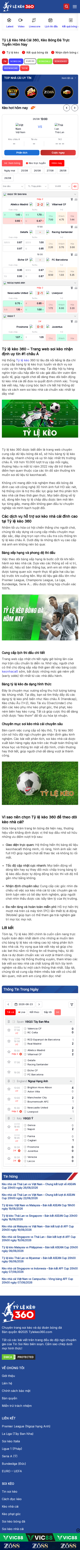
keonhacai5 (10, 671)
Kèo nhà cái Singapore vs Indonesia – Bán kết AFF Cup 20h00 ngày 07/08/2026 (40, 1270)
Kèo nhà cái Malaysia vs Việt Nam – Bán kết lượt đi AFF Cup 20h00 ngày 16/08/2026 (38, 1228)
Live (23, 1012)
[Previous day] (8, 1004)
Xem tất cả (67, 78)
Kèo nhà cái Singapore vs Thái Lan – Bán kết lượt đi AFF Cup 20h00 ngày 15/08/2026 (39, 1238)
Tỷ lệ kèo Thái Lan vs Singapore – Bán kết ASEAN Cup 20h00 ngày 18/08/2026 (39, 1217)
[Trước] (66, 107)
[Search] (66, 7)
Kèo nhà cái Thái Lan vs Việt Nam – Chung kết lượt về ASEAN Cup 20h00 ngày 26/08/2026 (39, 1186)
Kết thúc (34, 1012)
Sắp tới (48, 1012)
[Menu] (74, 6)
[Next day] (39, 1004)
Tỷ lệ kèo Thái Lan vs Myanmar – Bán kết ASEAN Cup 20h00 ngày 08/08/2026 (39, 1259)
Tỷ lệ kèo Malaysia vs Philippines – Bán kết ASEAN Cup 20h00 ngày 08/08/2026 (40, 1249)
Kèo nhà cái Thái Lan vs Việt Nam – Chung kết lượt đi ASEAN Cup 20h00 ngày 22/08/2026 (38, 1196)
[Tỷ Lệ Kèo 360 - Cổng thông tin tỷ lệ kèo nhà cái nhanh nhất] (18, 6)
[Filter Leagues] (72, 1005)
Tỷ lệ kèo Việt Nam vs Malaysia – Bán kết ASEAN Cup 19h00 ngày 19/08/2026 (38, 1207)
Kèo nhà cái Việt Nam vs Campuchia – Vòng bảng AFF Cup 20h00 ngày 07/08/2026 (37, 1280)
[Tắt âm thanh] (75, 186)
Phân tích (21, 152)
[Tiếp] (74, 107)
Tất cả (10, 1012)
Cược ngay (58, 152)
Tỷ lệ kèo (22, 360)
